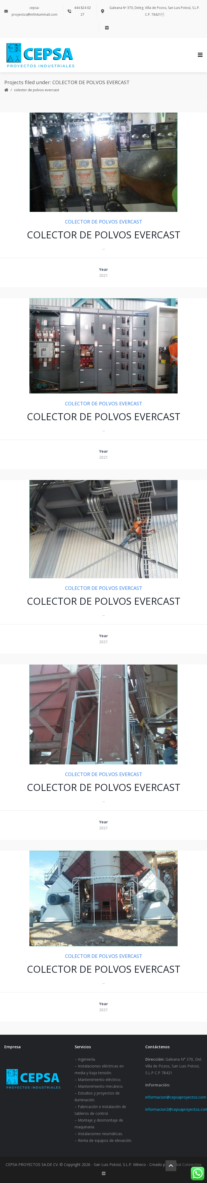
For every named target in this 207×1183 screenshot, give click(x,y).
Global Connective (186, 1164)
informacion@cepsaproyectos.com (175, 1097)
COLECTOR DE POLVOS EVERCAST (103, 221)
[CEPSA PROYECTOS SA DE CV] (40, 55)
